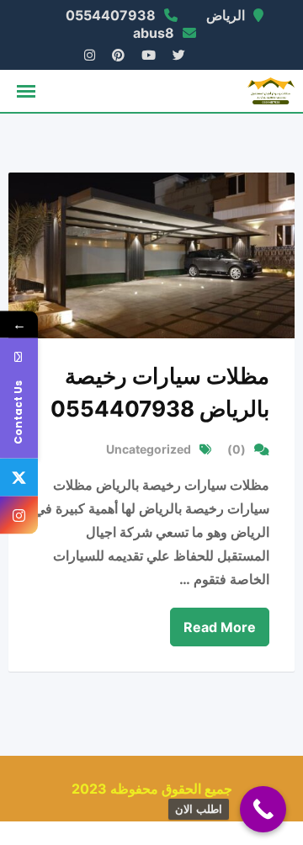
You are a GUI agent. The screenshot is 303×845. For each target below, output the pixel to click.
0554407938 (111, 15)
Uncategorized (148, 449)
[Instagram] (19, 515)
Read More (219, 627)
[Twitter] (19, 478)
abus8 (153, 32)
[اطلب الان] (263, 809)
